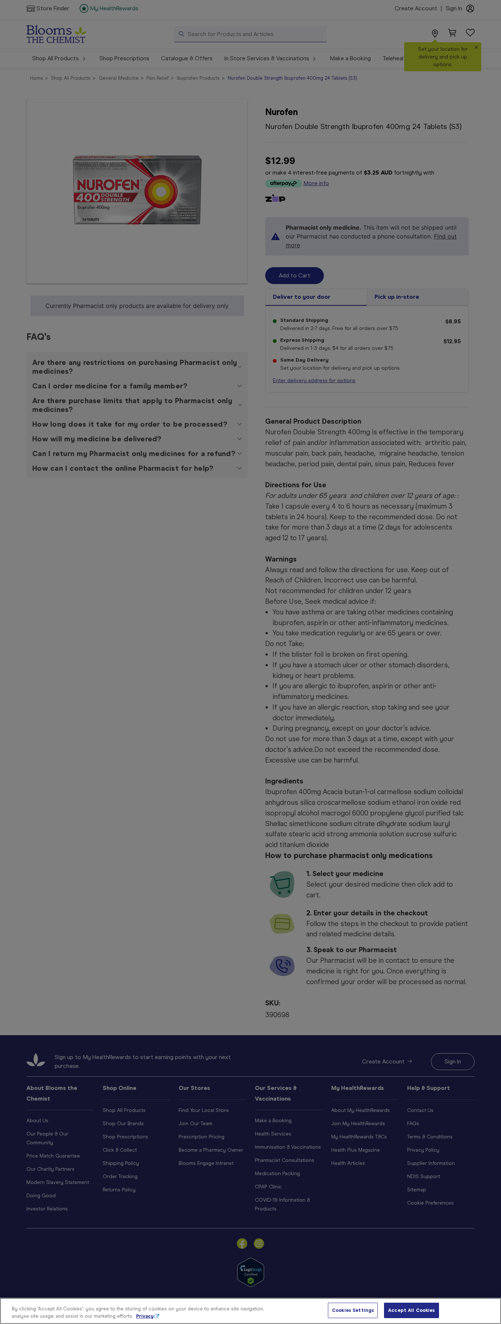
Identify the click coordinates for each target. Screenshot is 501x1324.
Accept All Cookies (411, 1310)
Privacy (145, 1316)
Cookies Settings (353, 1310)
